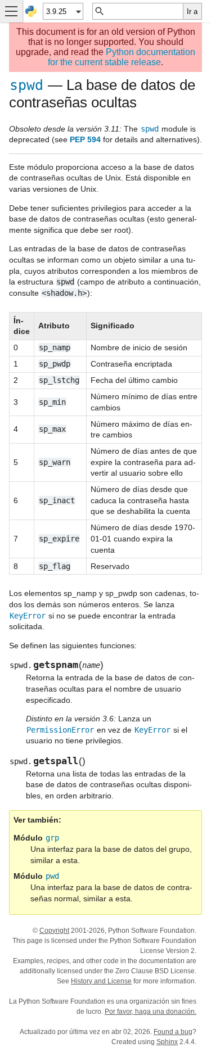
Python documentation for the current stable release (121, 57)
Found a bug (173, 1032)
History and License (101, 981)
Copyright (54, 930)
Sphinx (167, 1042)
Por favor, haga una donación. (150, 1011)
